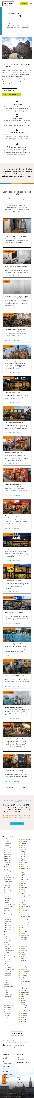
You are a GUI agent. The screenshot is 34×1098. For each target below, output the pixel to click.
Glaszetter (6, 965)
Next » (25, 787)
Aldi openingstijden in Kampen (13, 549)
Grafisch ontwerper (9, 969)
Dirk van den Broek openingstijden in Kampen (15, 516)
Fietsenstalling (8, 948)
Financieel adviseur (9, 950)
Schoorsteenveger (25, 922)
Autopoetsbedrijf (8, 853)
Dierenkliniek (7, 925)
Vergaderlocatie (25, 987)
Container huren (8, 908)
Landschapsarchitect (26, 840)
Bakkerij (6, 866)
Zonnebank (24, 1017)
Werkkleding (24, 1008)
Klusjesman (7, 1015)
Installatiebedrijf (8, 996)
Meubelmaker (24, 853)
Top (4, 1081)
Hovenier (6, 985)
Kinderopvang (8, 1011)
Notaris (22, 864)
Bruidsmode (7, 895)
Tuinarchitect (24, 975)
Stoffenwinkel (24, 947)
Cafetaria (6, 897)
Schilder (23, 912)
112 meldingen (6, 1071)
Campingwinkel (8, 899)
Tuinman (23, 979)
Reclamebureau (25, 899)
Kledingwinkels (8, 1013)
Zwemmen (23, 1021)
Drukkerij (6, 933)
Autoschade (7, 856)
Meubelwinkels (24, 855)
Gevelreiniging (8, 962)
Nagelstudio (24, 859)
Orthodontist (24, 876)
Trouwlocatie (24, 973)
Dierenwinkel (7, 929)
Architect (6, 849)
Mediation (23, 851)
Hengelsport (7, 971)
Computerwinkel (8, 906)
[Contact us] (3, 1040)
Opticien (23, 874)
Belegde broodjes (9, 877)
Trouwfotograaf (25, 971)
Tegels (22, 958)
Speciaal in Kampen (7, 1061)
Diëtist (6, 931)
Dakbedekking (8, 914)
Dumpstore (7, 935)
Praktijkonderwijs (25, 895)
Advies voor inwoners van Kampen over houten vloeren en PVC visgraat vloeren (15, 235)
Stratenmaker (24, 950)
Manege (23, 847)
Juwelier (6, 1004)
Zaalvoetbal (24, 1015)
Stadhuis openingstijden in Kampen (14, 361)
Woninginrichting (25, 1010)
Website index (20, 1059)
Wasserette (23, 1000)
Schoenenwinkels (25, 916)
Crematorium (7, 912)
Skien (22, 926)
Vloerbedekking (25, 994)
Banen (5, 868)
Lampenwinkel (24, 838)
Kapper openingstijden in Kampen (14, 770)
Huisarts (6, 988)
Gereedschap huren (9, 960)
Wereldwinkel (24, 1006)
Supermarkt (24, 954)
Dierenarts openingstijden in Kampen (15, 675)
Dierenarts (7, 923)
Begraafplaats (7, 872)
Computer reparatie (9, 904)
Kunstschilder (24, 836)
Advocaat (6, 845)
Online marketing (25, 866)
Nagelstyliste (24, 861)
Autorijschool (7, 855)
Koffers (6, 1019)
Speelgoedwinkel (25, 935)
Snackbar (23, 933)
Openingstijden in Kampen (7, 1057)
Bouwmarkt (7, 893)
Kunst (5, 1023)
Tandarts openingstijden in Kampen (14, 707)
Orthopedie (24, 878)
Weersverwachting (7, 1063)
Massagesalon (24, 849)
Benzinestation (8, 879)
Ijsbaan (6, 990)
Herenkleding (7, 975)
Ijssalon (6, 992)
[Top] (4, 1078)
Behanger (6, 876)
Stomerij (23, 949)
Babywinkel (7, 864)
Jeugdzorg (7, 1002)
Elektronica (7, 939)
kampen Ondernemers (15, 1045)
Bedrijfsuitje (7, 870)
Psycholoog (24, 897)
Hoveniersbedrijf (8, 986)
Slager (22, 928)
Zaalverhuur (24, 1014)
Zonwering (23, 1019)
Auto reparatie (8, 851)
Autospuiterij (7, 860)
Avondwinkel (7, 862)
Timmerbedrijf (24, 968)
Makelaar (23, 845)
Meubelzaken (24, 857)
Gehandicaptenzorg (9, 956)
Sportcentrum (24, 937)
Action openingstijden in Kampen (14, 612)
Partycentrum (24, 891)
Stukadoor (23, 952)
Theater (22, 964)
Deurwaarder (7, 921)
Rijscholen (23, 905)
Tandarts (23, 956)
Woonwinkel (24, 1012)
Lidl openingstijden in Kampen (13, 581)
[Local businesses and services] (3, 1045)
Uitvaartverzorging (25, 981)
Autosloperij (7, 858)
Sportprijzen (24, 941)
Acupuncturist (8, 843)
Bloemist (6, 883)
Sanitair (23, 908)
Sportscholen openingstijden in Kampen (15, 739)
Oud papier (24, 885)
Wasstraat (23, 1002)
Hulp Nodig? (10, 1040)
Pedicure (23, 893)
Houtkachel (7, 983)
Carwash (6, 900)
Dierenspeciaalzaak (9, 927)
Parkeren (23, 889)
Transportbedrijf (25, 970)
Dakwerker (7, 918)
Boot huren (7, 889)
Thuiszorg (23, 966)
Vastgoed (23, 985)
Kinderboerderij (8, 1007)
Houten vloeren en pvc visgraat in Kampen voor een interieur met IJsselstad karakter (16, 297)
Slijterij (22, 929)
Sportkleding (24, 939)
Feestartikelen (7, 941)
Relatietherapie (24, 901)
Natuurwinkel (24, 863)
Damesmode (7, 920)
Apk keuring (7, 847)
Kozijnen (6, 1021)
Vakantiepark (24, 983)
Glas (5, 964)
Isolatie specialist (8, 1000)
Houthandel (7, 981)
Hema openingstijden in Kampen (14, 452)
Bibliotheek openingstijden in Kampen (15, 329)
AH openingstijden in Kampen (13, 393)
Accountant (7, 841)
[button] (31, 3)
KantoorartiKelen (8, 1006)
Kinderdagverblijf (8, 1009)
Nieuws (4, 1069)
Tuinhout (23, 977)
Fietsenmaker (7, 946)
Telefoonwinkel (24, 962)
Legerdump (24, 841)
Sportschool (24, 943)
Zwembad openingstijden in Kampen (15, 644)
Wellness (23, 1004)
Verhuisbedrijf (24, 989)
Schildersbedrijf (25, 914)
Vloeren (23, 996)
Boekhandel (7, 885)
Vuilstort (23, 998)
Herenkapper (7, 973)
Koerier (6, 1017)
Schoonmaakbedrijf (26, 920)
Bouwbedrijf (7, 891)
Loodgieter (23, 843)
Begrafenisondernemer (10, 874)
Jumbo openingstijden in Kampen (14, 423)
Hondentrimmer (8, 979)
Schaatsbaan (24, 910)
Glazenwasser (7, 967)
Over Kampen (6, 1054)
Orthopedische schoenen (25, 881)
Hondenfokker (8, 977)
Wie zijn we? (20, 1054)
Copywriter (7, 910)
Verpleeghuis (24, 991)
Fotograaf (6, 952)
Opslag (22, 872)
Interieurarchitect (8, 998)
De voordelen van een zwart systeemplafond (17, 266)
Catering (6, 902)
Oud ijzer (23, 884)
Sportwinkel (24, 945)
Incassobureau (8, 994)
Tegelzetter (23, 960)
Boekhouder (7, 887)
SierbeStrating (24, 924)
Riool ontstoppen (25, 906)
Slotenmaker (24, 931)
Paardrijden (24, 887)
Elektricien (7, 937)
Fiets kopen (7, 944)
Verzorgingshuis (25, 992)
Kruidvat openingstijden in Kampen (14, 484)
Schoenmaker (24, 918)
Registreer (19, 1057)
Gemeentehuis (8, 958)
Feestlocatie (7, 942)
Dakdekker (7, 916)
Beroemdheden (8, 881)
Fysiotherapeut (8, 954)
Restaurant (23, 903)
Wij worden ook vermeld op (24, 1062)
